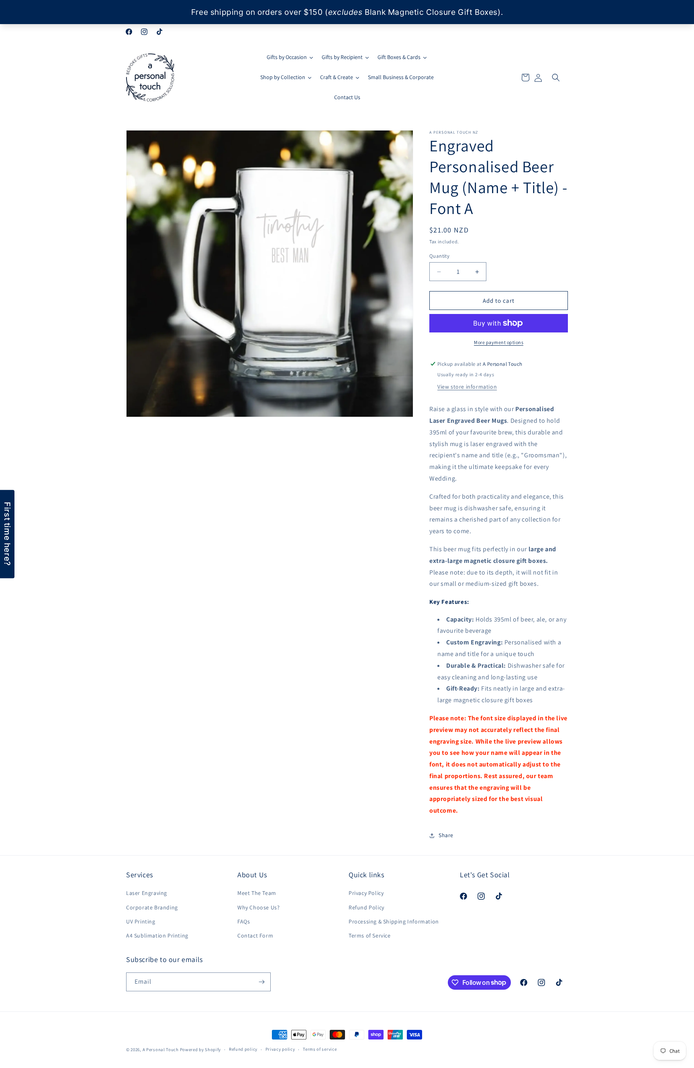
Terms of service (320, 1049)
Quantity (439, 256)
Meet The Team (256, 893)
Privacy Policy (366, 893)
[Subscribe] (261, 981)
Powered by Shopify (200, 1049)
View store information (467, 386)
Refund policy (243, 1049)
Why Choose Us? (258, 907)
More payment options (498, 342)
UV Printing (140, 921)
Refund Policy (366, 907)
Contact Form (255, 935)
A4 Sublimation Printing (157, 935)
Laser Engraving (146, 893)
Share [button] (446, 835)
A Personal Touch (161, 1049)
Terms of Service (370, 935)
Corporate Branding (152, 907)
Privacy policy (280, 1049)
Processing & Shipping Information (394, 921)
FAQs (243, 921)
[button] (556, 77)
